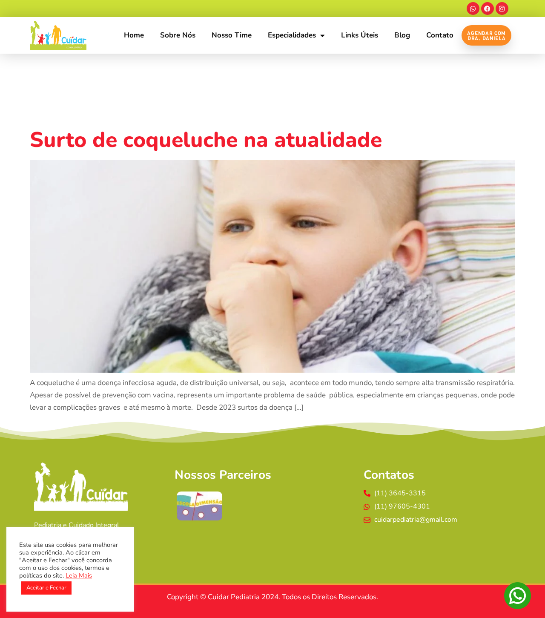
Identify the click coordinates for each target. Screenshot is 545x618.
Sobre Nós (177, 35)
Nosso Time (232, 35)
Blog (402, 35)
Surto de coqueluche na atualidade (206, 140)
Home (134, 35)
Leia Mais (79, 575)
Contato (439, 35)
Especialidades (292, 35)
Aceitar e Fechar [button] (46, 588)
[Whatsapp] (473, 8)
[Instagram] (502, 8)
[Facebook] (487, 8)
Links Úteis (359, 35)
